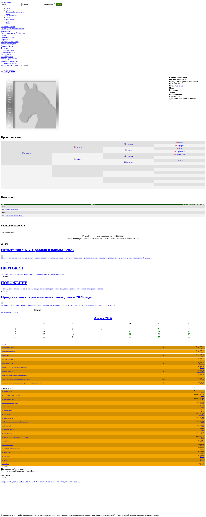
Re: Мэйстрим (6, 414)
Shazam (202, 368)
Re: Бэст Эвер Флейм (7, 445)
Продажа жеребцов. (7, 363)
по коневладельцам (9, 63)
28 (130, 337)
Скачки (11, 37)
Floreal (202, 434)
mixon (202, 392)
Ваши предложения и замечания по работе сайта (16, 379)
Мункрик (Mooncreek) (11, 209)
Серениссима (181, 151)
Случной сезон (7, 39)
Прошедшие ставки (9, 29)
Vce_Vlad (60, 482)
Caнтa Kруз (129, 162)
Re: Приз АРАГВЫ (7, 391)
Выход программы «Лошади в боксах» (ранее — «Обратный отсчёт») (22, 383)
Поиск (8, 23)
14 (130, 331)
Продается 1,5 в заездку (8, 351)
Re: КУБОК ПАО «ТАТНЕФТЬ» (11, 395)
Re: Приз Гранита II (7, 418)
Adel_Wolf (201, 399)
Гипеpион (79, 147)
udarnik (42, 482)
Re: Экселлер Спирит (7, 429)
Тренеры (4, 48)
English (13, 44)
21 (130, 334)
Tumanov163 (200, 372)
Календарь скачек (8, 33)
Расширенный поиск (9, 312)
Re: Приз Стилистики (8, 399)
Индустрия (5, 42)
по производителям (7, 58)
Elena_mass (201, 375)
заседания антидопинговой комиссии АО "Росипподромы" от (32, 274)
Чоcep (180, 149)
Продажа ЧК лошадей (8, 347)
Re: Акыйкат (5, 464)
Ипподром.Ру (6, 65)
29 (159, 337)
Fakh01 (9, 482)
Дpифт (79, 159)
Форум (8, 21)
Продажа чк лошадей (8, 371)
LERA (21, 482)
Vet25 (202, 348)
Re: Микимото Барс (7, 433)
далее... (77, 482)
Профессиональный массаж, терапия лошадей (15, 375)
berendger (201, 415)
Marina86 (201, 383)
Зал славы (14, 42)
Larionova (201, 441)
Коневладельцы (7, 50)
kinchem (202, 403)
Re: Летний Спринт (7, 406)
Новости (4, 37)
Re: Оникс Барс (6, 452)
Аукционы (5, 44)
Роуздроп (180, 146)
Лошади (4, 46)
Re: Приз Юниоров (7, 410)
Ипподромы (6, 54)
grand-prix (69, 482)
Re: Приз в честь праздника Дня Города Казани (15, 422)
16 (189, 331)
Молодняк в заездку (7, 359)
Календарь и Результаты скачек (15, 12)
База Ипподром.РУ (11, 15)
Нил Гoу (180, 160)
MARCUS (35, 482)
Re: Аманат (5, 460)
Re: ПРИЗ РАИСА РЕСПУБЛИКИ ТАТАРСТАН (15, 437)
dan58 (202, 437)
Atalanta (202, 379)
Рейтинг (8, 17)
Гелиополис (179, 86)
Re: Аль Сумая (6, 441)
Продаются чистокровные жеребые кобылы (14, 367)
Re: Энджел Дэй (6, 425)
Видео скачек (10, 19)
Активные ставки (8, 27)
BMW (202, 407)
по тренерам (13, 61)
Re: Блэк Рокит (6, 456)
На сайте (4, 467)
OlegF (3, 482)
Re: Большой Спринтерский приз (11, 448)
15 (159, 331)
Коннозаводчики (8, 52)
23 (189, 334)
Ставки (8, 14)
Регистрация (6, 2)
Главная (8, 8)
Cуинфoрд (129, 156)
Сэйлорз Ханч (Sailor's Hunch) (14, 216)
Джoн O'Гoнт (181, 154)
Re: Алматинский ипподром (10, 403)
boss (48, 482)
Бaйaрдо (180, 143)
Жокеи (10, 46)
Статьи (8, 10)
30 (189, 337)
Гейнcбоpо (129, 144)
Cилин (129, 150)
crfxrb (202, 352)
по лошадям (6, 57)
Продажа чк (5, 355)
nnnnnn (202, 360)
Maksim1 (201, 364)
